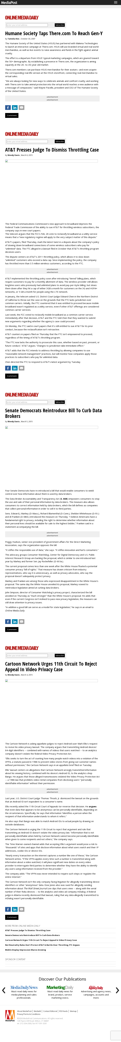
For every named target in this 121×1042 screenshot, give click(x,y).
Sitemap (73, 1011)
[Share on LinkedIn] (15, 107)
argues (93, 806)
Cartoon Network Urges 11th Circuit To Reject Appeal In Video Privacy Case (41, 940)
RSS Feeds (63, 1011)
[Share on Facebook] (8, 107)
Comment (12, 115)
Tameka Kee (13, 39)
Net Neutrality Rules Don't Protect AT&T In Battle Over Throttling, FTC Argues (42, 945)
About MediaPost (24, 1011)
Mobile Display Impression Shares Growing (25, 950)
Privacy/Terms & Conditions (28, 1014)
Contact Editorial (50, 1011)
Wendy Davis (14, 155)
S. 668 (64, 498)
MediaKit (37, 1011)
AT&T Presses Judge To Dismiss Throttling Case (27, 930)
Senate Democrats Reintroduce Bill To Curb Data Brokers (32, 935)
